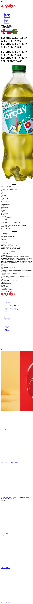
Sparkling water (8, 303)
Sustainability (7, 318)
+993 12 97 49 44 (15, 462)
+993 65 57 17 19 (5, 533)
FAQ (5, 329)
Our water (6, 319)
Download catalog (5, 349)
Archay (6, 311)
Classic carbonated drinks (11, 306)
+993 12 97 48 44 (5, 462)
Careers (6, 327)
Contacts (6, 330)
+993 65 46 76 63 (5, 602)
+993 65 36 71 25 (12, 498)
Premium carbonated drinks (11, 305)
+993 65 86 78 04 (5, 568)
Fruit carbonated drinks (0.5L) (12, 308)
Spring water (7, 302)
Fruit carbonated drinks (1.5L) (12, 309)
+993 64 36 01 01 (13, 497)
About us (6, 326)
